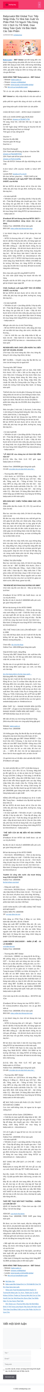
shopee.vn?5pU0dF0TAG (12, 154)
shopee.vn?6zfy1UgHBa (12, 159)
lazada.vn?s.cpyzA (20, 174)
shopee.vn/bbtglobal (18, 82)
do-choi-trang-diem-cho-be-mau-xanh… (17, 674)
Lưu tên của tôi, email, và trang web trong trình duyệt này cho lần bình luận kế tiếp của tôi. (22, 1370)
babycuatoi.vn (16, 80)
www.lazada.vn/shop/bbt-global (22, 85)
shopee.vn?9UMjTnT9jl (21, 119)
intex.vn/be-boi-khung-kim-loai (21, 228)
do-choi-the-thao (17, 645)
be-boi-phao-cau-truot (11, 882)
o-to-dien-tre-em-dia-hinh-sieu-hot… (22, 469)
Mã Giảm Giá (10, 1281)
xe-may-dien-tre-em (13, 914)
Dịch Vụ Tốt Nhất (26, 1284)
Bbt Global (16, 1284)
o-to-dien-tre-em (9, 946)
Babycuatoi (7, 60)
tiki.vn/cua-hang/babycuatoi (18, 87)
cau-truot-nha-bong (17, 1214)
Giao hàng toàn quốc (13, 1287)
